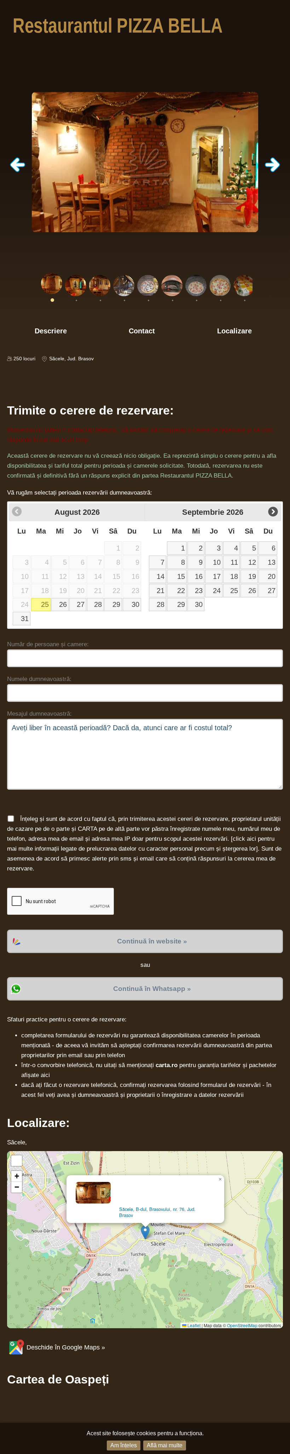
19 (252, 576)
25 (45, 604)
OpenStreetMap (242, 1325)
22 (181, 590)
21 (160, 590)
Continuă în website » (152, 941)
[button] (145, 1232)
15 (181, 576)
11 (234, 562)
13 (272, 562)
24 (217, 590)
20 (272, 576)
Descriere (51, 331)
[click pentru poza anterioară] (17, 170)
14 (160, 576)
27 (81, 604)
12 (252, 562)
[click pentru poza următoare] (272, 170)
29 (116, 604)
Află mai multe (164, 1445)
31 (25, 618)
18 (234, 576)
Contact (142, 331)
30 (135, 604)
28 (98, 604)
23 (199, 590)
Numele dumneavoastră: (39, 679)
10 (217, 562)
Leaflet (193, 1325)
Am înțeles (123, 1445)
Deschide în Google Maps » (65, 1347)
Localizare (234, 331)
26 (63, 604)
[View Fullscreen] (16, 1160)
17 (217, 576)
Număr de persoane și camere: (48, 644)
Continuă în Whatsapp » (152, 988)
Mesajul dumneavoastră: (39, 713)
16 (199, 576)
